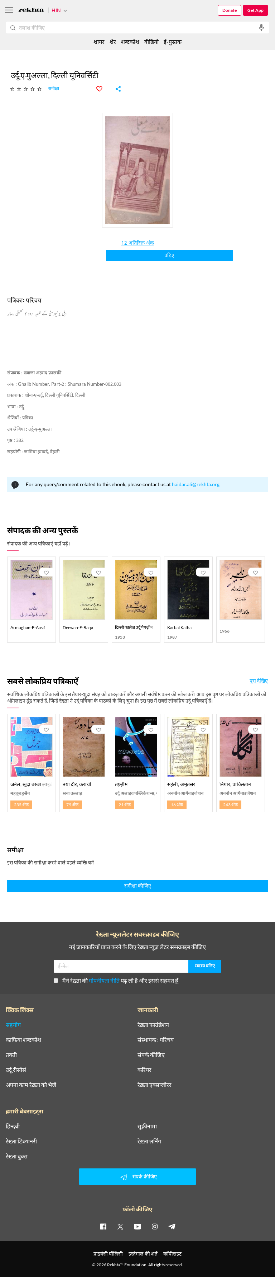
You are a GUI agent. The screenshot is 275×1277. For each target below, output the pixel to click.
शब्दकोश (130, 41)
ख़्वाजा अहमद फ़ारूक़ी (42, 373)
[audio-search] (261, 27)
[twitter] (120, 1226)
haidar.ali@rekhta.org (195, 484)
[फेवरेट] (103, 89)
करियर (144, 1070)
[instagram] (154, 1226)
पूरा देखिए (259, 680)
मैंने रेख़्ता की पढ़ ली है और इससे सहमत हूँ (120, 980)
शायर (99, 41)
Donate (229, 10)
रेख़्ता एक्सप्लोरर (155, 1085)
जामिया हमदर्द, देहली (41, 452)
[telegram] (172, 1226)
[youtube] (137, 1226)
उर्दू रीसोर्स (16, 1070)
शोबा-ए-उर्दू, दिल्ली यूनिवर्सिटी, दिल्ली (55, 396)
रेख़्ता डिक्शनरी (21, 1141)
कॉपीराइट (172, 1254)
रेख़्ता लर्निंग (149, 1141)
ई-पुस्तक (173, 41)
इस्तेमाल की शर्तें (143, 1254)
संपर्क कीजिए (151, 1055)
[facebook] (103, 1226)
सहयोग (13, 1025)
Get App (255, 10)
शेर (113, 41)
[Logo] (31, 10)
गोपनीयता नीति (104, 980)
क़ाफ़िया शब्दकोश (23, 1040)
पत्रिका (27, 418)
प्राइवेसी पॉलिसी (108, 1254)
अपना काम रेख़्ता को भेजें (31, 1085)
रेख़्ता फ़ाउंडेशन (153, 1025)
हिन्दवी (13, 1126)
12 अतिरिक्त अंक (137, 243)
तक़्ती (11, 1055)
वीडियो (151, 41)
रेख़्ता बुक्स (17, 1156)
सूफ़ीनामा (147, 1126)
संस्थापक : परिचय (156, 1040)
